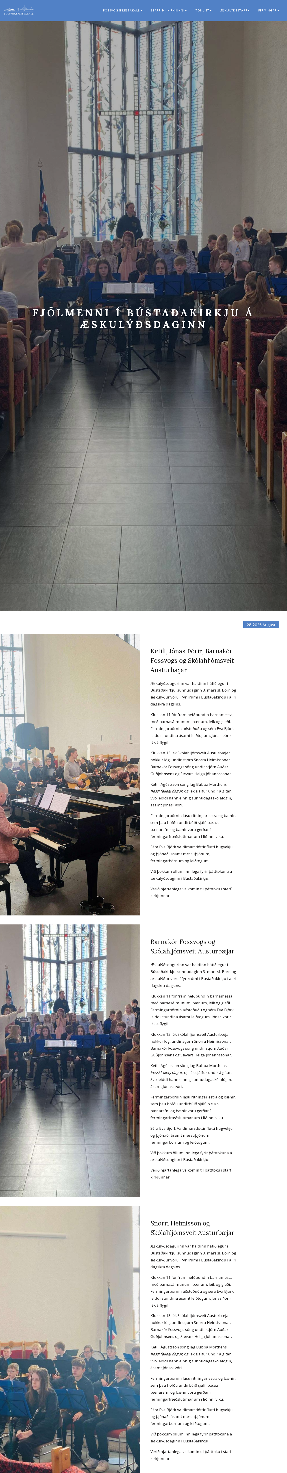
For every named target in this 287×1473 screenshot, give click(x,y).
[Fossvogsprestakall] (19, 11)
